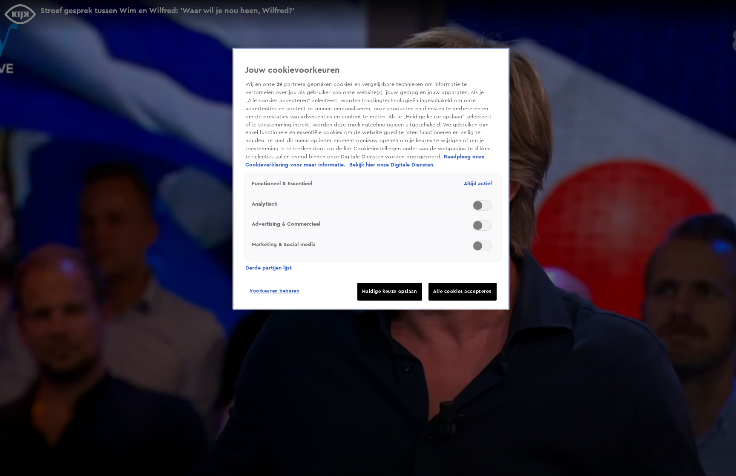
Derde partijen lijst (268, 267)
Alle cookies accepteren (462, 291)
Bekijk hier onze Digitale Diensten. (392, 164)
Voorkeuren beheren (274, 291)
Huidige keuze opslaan (389, 291)
